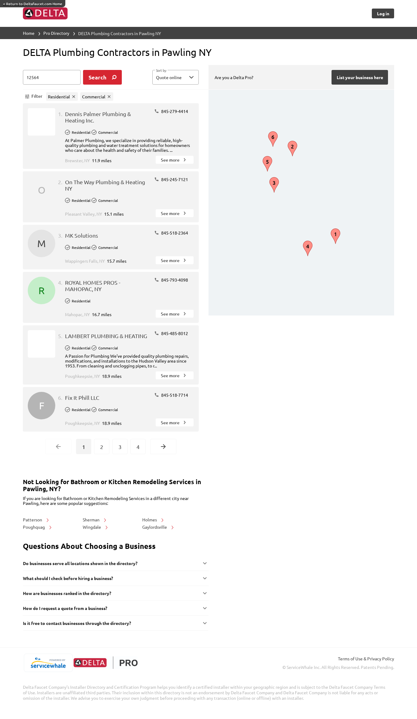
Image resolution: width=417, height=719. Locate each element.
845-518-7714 (174, 395)
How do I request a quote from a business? (65, 608)
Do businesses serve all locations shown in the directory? (80, 563)
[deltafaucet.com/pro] (105, 662)
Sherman (91, 519)
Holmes (150, 519)
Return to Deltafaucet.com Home (32, 3)
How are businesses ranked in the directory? (67, 593)
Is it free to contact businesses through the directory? (77, 623)
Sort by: (161, 70)
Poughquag (34, 527)
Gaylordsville (155, 527)
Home (28, 33)
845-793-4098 (174, 280)
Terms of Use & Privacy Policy (366, 658)
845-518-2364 (174, 232)
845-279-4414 (174, 111)
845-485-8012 (174, 333)
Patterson (33, 519)
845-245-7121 (174, 179)
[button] (175, 77)
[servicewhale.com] (48, 663)
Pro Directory (56, 33)
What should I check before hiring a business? (68, 578)
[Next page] (163, 446)
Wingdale (92, 527)
